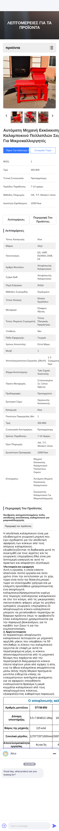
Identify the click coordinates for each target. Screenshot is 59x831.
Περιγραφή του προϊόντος (42, 219)
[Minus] (54, 754)
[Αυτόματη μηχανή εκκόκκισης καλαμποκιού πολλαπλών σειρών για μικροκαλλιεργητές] (29, 82)
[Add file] (4, 825)
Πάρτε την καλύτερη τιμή (19, 150)
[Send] (54, 825)
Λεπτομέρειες (16, 219)
